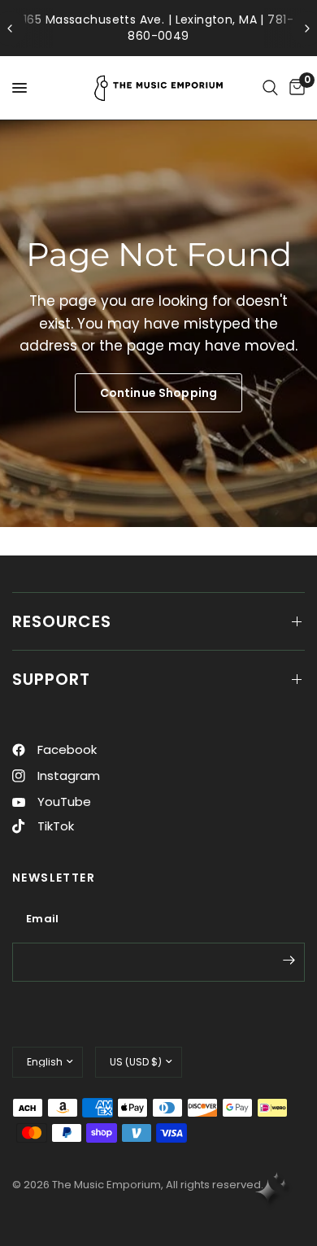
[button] (158, 392)
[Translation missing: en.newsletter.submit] (288, 960)
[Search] (270, 88)
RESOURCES (61, 621)
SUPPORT (51, 679)
